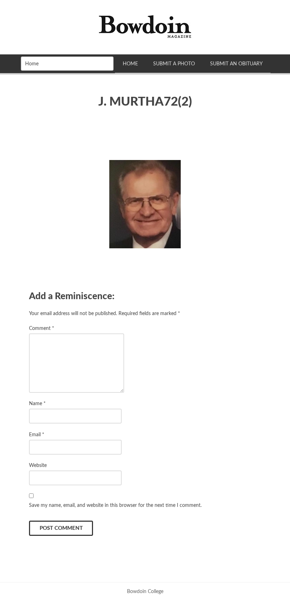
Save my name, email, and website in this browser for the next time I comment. (115, 505)
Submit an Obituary (236, 63)
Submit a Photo (174, 63)
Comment (41, 328)
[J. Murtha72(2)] (145, 204)
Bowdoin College (145, 591)
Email (36, 434)
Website (38, 465)
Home (130, 63)
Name (37, 403)
